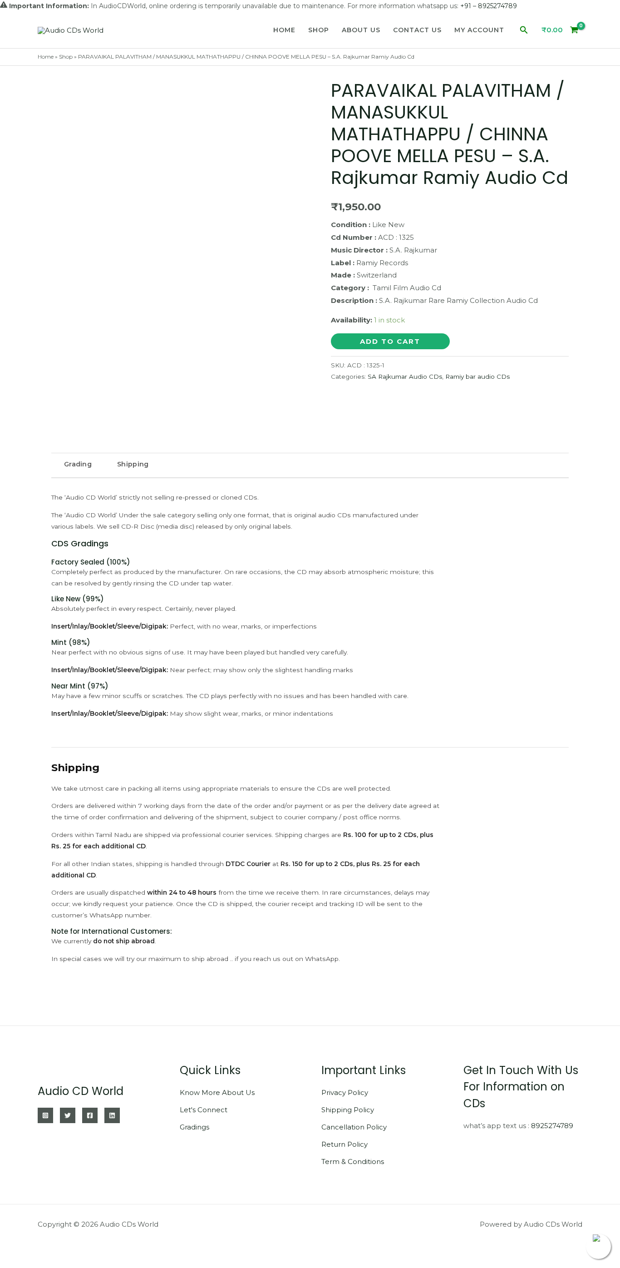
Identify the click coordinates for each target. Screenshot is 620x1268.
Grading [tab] (78, 464)
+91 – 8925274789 (488, 6)
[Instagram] (45, 1115)
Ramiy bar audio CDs (477, 376)
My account (479, 30)
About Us (361, 30)
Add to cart (390, 341)
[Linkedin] (112, 1115)
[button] (524, 30)
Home (284, 30)
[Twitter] (67, 1115)
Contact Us (417, 30)
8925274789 (552, 1125)
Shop (318, 30)
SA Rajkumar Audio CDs (405, 376)
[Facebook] (90, 1115)
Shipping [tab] (132, 464)
